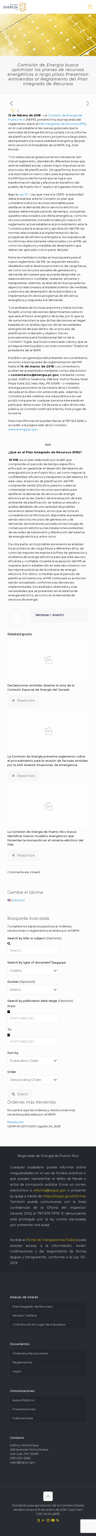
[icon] (52, 1520)
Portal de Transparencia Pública (52, 1240)
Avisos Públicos (23, 1400)
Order (11, 1072)
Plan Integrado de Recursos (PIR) (62, 124)
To (9, 1029)
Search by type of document (36, 962)
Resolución (15, 1122)
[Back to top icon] (48, 1496)
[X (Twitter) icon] (38, 1520)
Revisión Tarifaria (25, 1315)
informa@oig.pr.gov (49, 1190)
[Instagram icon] (48, 1520)
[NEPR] (15, 6)
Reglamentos (22, 1362)
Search (22, 1094)
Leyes (17, 1371)
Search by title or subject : (34, 938)
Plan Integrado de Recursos (32, 1306)
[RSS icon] (57, 1520)
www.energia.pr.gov (23, 429)
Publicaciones (23, 1418)
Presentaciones (24, 1409)
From (11, 1006)
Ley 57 (23, 194)
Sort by (12, 1052)
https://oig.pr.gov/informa (64, 1196)
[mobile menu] (90, 7)
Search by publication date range (40, 1000)
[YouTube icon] (43, 1520)
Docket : (21, 981)
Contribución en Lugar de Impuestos (39, 1324)
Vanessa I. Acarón (49, 615)
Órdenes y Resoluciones (30, 1353)
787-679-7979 (48, 1213)
